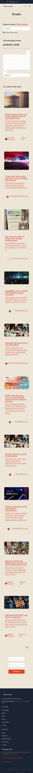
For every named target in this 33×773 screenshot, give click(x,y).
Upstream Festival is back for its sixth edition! (16, 455)
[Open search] (25, 6)
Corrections (5, 742)
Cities (3, 719)
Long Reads (5, 722)
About (3, 733)
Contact (4, 745)
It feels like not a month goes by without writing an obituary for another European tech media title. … (16, 185)
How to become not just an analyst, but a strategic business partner (15, 238)
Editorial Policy (6, 739)
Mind (3, 716)
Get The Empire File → (13, 758)
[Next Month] (29, 45)
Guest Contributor (16, 258)
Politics (4, 713)
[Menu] (29, 6)
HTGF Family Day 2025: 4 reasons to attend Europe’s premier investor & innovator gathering (15, 398)
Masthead (4, 736)
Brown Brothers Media (8, 701)
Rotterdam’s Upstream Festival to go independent (16, 344)
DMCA (29, 769)
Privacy (10, 769)
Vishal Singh (18, 310)
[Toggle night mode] (2, 2)
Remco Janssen (14, 196)
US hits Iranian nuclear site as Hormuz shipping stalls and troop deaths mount (16, 116)
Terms (17, 769)
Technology (5, 710)
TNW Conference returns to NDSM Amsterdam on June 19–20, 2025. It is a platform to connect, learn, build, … (16, 300)
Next (27, 647)
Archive (4, 725)
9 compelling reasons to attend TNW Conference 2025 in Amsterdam (16, 293)
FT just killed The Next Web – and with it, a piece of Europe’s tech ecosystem (16, 178)
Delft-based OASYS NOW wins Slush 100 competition (16, 616)
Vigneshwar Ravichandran (14, 363)
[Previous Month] (26, 45)
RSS (11, 761)
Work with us (22, 24)
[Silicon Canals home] (8, 6)
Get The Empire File (12, 1)
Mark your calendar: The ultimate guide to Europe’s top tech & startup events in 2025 (16, 563)
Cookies (23, 769)
